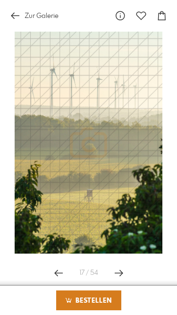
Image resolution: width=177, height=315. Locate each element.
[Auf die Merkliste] (141, 15)
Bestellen (92, 301)
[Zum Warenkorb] (162, 15)
